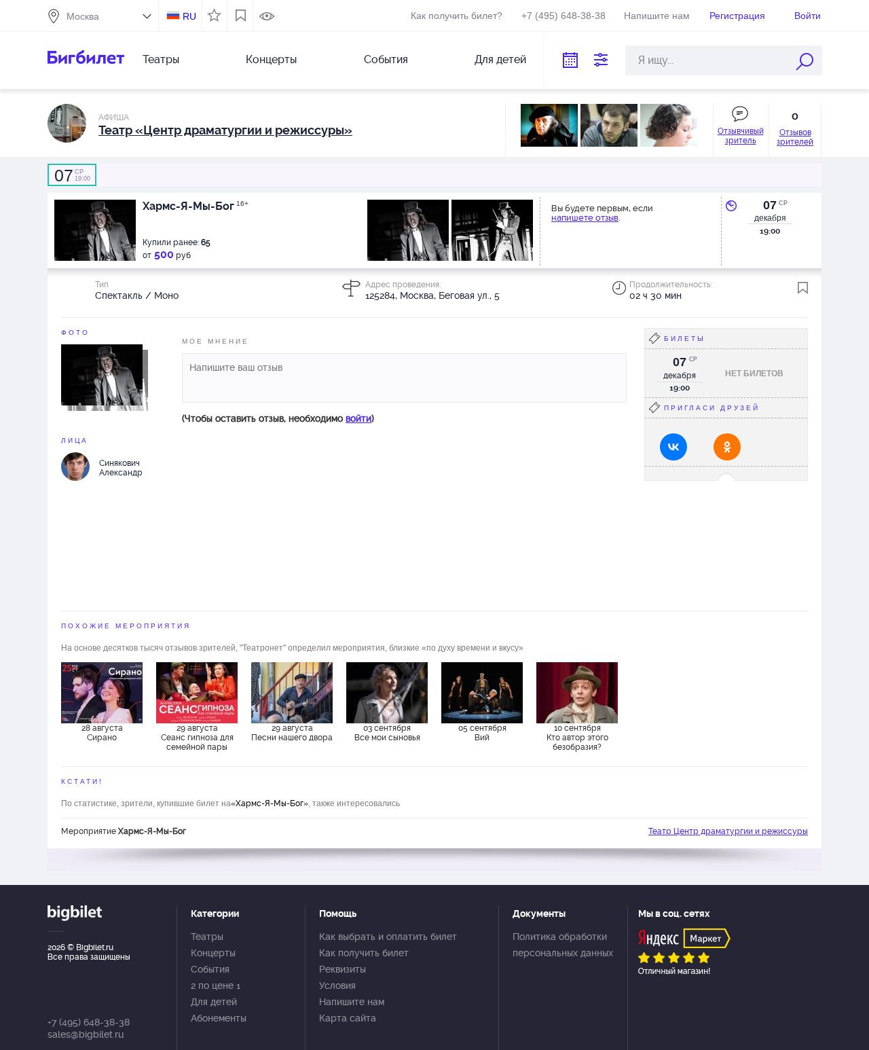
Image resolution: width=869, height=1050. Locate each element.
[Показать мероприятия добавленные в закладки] (241, 16)
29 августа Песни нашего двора (292, 732)
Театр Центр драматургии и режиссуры (728, 831)
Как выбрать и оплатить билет (388, 936)
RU (189, 16)
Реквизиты (342, 969)
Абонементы (218, 1018)
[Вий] (482, 692)
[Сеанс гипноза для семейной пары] (197, 692)
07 (770, 205)
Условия (337, 985)
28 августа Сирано (102, 732)
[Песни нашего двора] (292, 692)
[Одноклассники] (727, 446)
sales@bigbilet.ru (86, 1034)
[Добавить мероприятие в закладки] (803, 288)
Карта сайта (347, 1018)
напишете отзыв (584, 218)
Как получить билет (364, 952)
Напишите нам (657, 15)
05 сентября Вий (482, 732)
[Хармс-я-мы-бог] (102, 374)
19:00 (72, 175)
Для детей (500, 59)
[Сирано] (102, 692)
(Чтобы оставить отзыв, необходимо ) (278, 418)
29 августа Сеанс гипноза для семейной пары (197, 737)
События (386, 59)
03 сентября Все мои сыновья (387, 732)
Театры (161, 59)
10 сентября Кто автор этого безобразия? (577, 737)
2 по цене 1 (215, 985)
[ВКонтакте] (673, 446)
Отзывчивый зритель (741, 135)
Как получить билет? (456, 15)
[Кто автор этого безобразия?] (577, 692)
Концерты (271, 59)
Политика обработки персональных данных (563, 944)
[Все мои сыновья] (387, 692)
